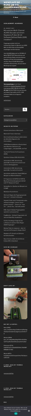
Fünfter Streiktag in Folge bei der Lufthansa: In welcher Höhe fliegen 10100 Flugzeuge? (14, 223)
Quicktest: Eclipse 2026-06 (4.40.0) (14, 157)
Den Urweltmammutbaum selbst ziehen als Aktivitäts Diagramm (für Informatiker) (15, 139)
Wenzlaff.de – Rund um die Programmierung (15, 5)
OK (16, 413)
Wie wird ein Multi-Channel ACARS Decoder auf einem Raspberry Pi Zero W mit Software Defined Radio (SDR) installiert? (15, 35)
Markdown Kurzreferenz (11, 191)
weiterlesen (7, 100)
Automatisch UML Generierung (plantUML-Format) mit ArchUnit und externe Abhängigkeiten (14, 162)
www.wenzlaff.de (8, 373)
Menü (16, 17)
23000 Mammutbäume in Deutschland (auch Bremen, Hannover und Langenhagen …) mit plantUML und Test (15, 146)
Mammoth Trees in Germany (12, 133)
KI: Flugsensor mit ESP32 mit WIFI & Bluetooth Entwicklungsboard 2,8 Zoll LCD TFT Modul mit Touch (14, 181)
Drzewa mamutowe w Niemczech (13, 130)
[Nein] (29, 411)
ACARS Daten (11, 53)
